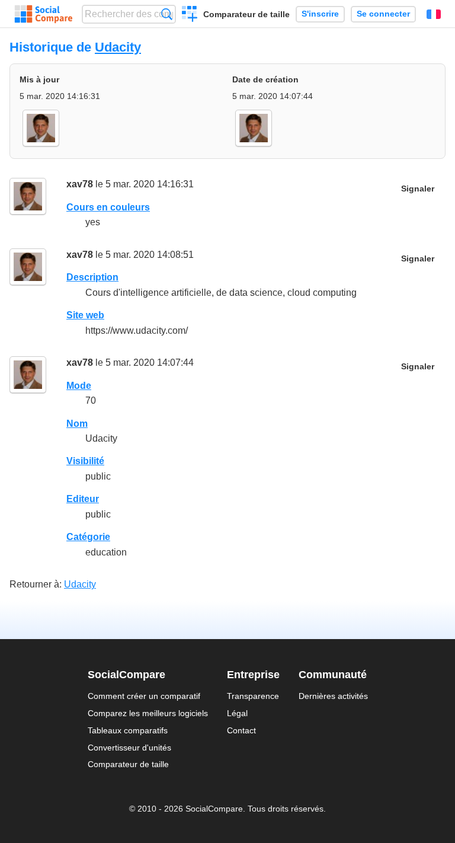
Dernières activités (333, 696)
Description (92, 277)
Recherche (166, 14)
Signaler (417, 188)
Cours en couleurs (108, 207)
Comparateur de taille (246, 14)
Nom (77, 424)
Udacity (118, 47)
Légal (237, 713)
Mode (78, 386)
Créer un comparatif (190, 15)
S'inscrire (320, 13)
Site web (85, 315)
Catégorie (88, 537)
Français (434, 14)
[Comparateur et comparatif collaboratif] (43, 14)
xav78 (79, 184)
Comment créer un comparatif (144, 696)
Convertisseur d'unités (129, 747)
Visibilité (85, 461)
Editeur (82, 499)
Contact (241, 730)
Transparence (253, 696)
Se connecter (383, 13)
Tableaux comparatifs (128, 730)
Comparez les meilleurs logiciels (148, 713)
